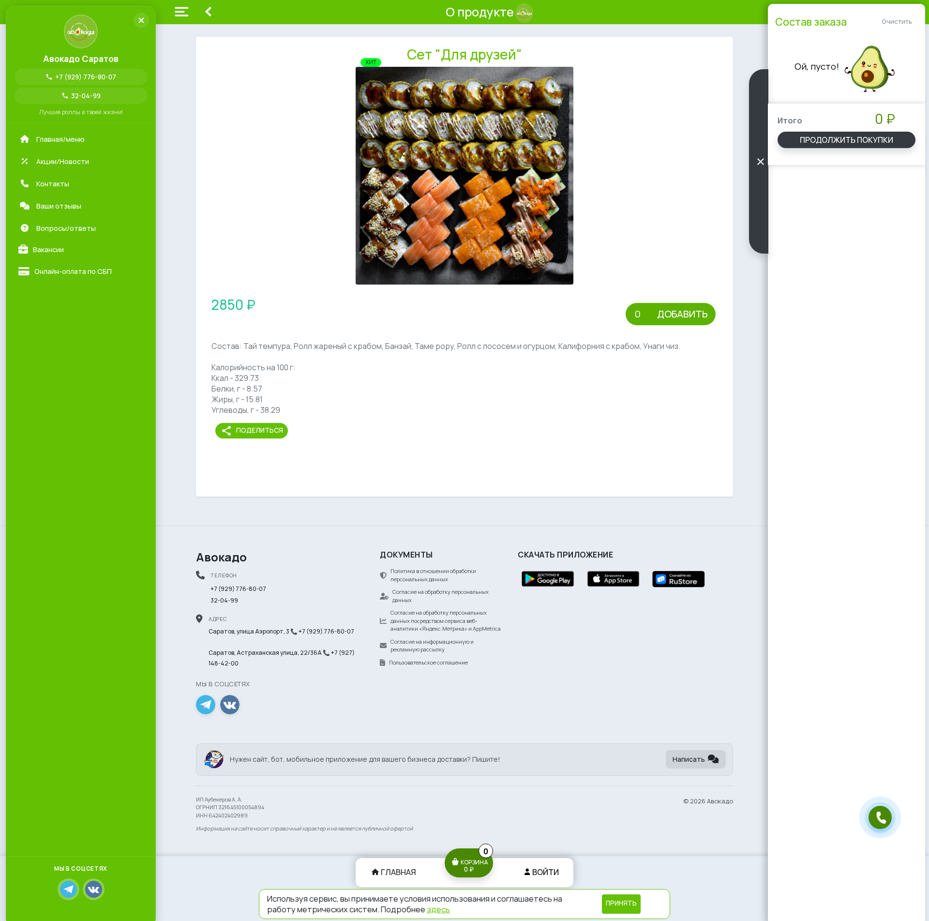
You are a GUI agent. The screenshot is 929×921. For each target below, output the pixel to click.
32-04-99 (81, 95)
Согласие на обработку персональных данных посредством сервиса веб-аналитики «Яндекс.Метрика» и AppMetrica (445, 620)
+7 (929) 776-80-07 (80, 76)
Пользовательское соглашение (428, 662)
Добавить (682, 313)
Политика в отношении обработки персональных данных (433, 575)
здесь (438, 909)
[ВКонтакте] (94, 889)
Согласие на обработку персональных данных (440, 596)
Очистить (897, 21)
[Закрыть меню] (141, 20)
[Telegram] (68, 889)
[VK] (230, 704)
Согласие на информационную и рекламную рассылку (432, 645)
